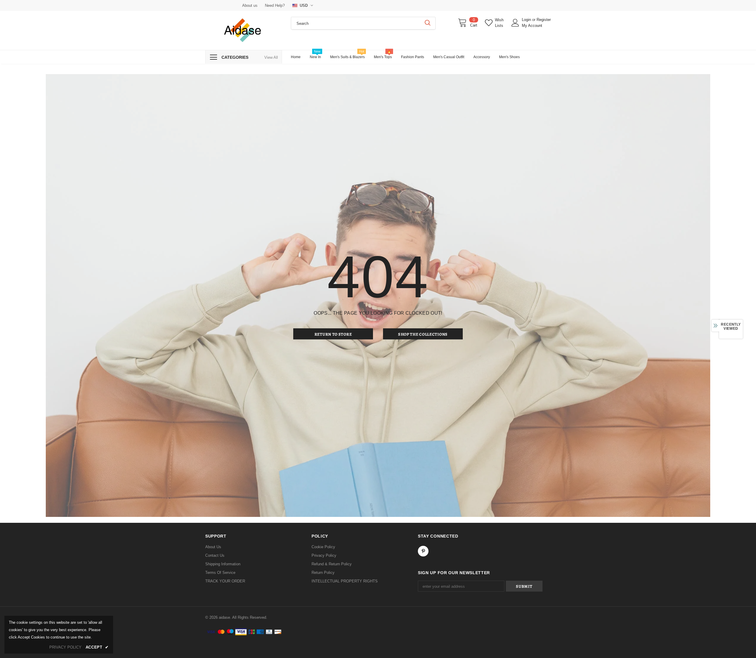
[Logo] (243, 30)
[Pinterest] (423, 551)
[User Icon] (515, 23)
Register (544, 19)
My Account (532, 25)
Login (527, 19)
